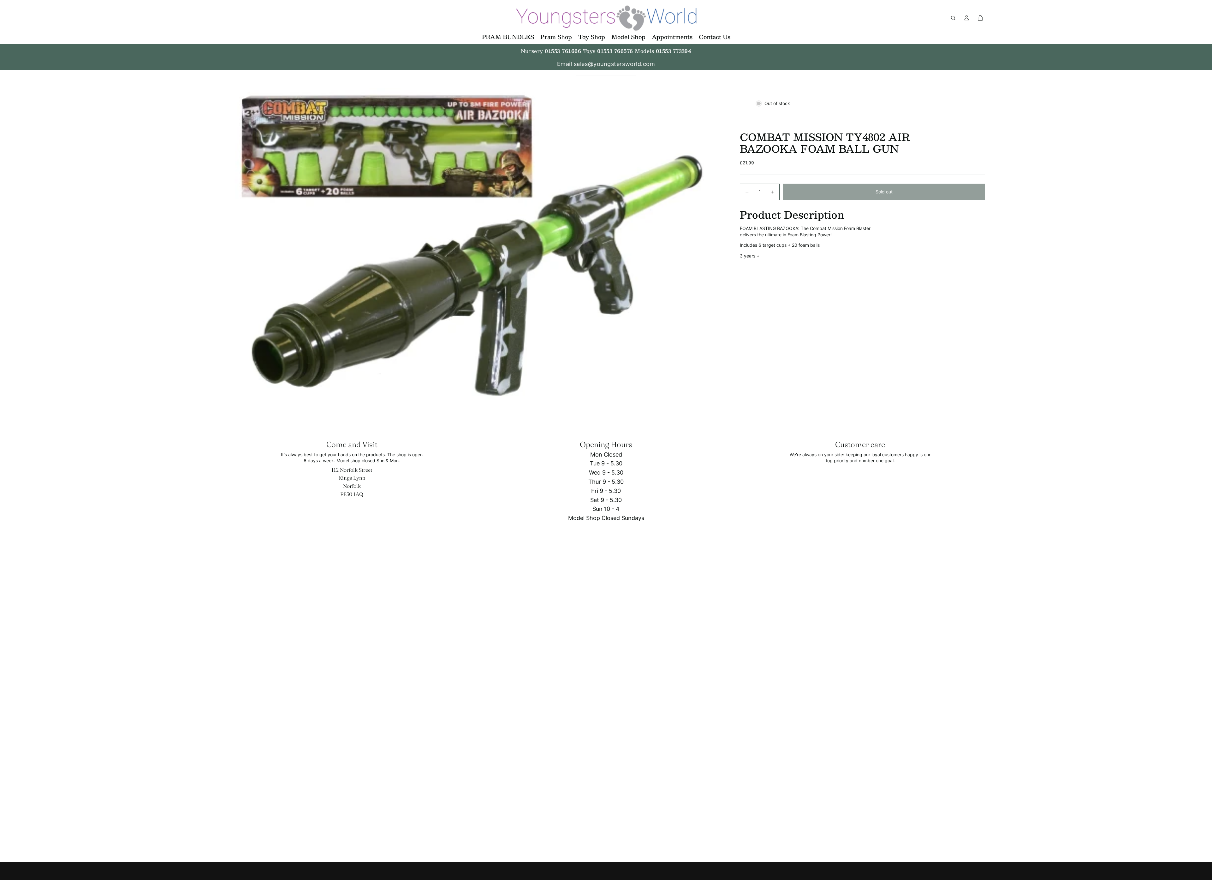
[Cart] (980, 18)
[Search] (953, 18)
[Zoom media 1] (476, 251)
